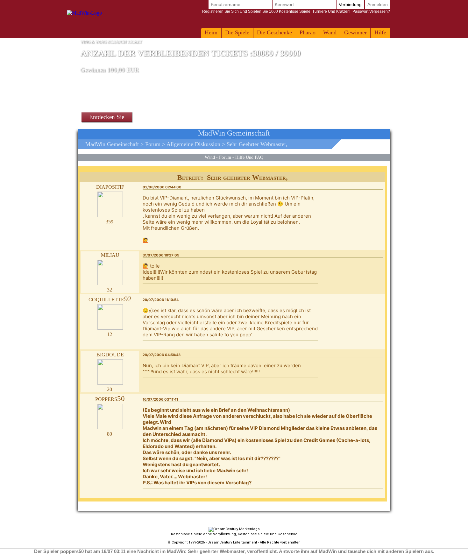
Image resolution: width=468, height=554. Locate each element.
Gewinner (355, 32)
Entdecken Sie (106, 117)
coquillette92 (110, 299)
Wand (330, 32)
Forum (152, 144)
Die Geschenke (274, 32)
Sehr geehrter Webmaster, (257, 144)
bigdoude (110, 354)
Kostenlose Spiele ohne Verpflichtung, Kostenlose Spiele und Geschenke (234, 534)
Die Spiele (237, 32)
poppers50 (110, 399)
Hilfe (380, 32)
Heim (211, 32)
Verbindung (350, 4)
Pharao (308, 32)
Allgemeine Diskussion (193, 144)
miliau (110, 254)
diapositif (110, 186)
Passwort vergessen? (296, 11)
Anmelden (377, 4)
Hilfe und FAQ (249, 157)
